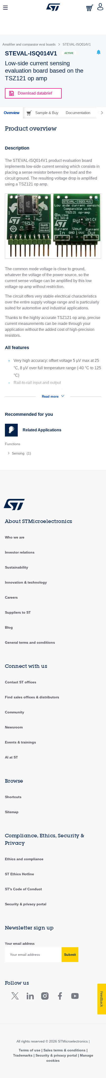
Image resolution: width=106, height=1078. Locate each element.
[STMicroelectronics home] (53, 7)
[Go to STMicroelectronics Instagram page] (45, 997)
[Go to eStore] (90, 8)
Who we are (14, 537)
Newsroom (14, 727)
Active (68, 53)
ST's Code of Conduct (23, 889)
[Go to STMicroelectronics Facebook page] (60, 997)
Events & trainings (20, 742)
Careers (11, 597)
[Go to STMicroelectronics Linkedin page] (30, 997)
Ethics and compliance (24, 859)
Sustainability (16, 567)
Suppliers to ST (18, 612)
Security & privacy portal (25, 904)
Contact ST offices (20, 682)
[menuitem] (40, 453)
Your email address (20, 943)
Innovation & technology (26, 582)
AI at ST (11, 757)
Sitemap (11, 812)
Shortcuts (13, 797)
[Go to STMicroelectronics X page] (16, 997)
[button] (5, 7)
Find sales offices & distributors (32, 697)
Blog (9, 627)
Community (14, 712)
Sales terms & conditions (64, 1050)
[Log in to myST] (100, 7)
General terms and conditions (30, 642)
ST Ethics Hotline (19, 874)
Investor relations (20, 552)
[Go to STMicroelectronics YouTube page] (75, 997)
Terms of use (30, 1050)
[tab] (11, 112)
